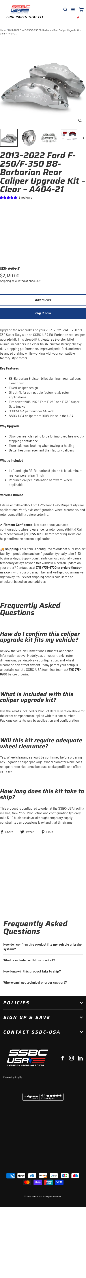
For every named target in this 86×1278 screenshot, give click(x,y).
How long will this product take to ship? (32, 971)
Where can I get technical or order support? (35, 982)
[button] (8, 197)
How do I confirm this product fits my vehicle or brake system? (42, 946)
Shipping (5, 281)
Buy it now (43, 313)
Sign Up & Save (26, 1017)
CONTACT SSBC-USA (32, 1032)
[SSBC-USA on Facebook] (62, 1057)
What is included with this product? (29, 960)
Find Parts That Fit (24, 16)
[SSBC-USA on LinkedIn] (80, 1057)
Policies (16, 1002)
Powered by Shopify (12, 1077)
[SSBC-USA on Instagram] (71, 1057)
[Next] (83, 138)
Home (3, 30)
